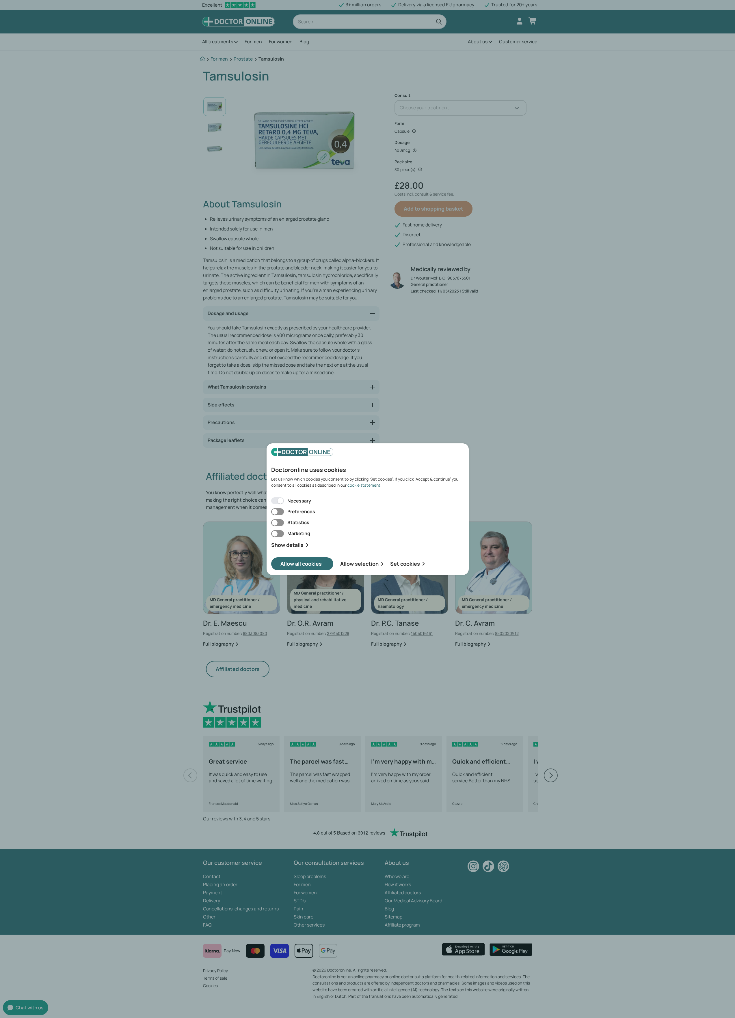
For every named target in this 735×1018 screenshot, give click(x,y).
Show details (287, 545)
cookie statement (363, 485)
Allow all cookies (301, 563)
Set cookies (405, 563)
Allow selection (359, 563)
